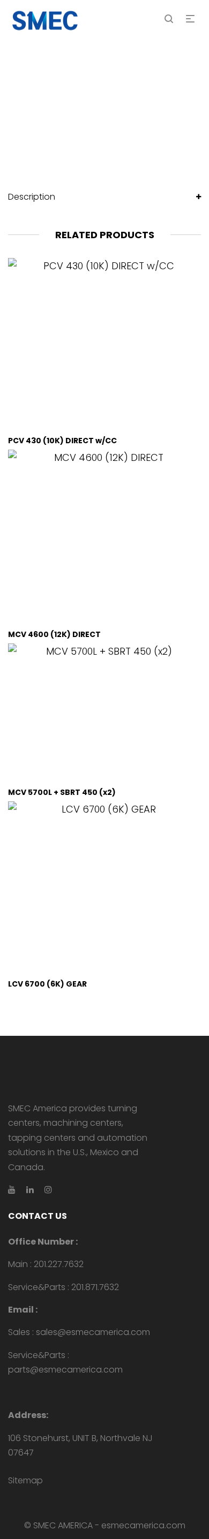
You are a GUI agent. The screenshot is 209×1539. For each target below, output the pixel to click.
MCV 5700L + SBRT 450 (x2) (62, 792)
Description (31, 197)
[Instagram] (48, 1190)
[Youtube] (12, 1190)
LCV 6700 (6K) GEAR (47, 984)
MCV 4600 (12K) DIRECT (54, 634)
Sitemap (25, 1480)
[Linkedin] (30, 1190)
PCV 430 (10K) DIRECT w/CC (62, 440)
